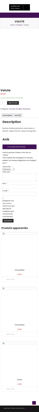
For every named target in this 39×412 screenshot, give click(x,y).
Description (7, 115)
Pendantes (26, 109)
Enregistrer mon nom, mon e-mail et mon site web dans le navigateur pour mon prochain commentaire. (8, 208)
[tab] (7, 115)
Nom (4, 183)
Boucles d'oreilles (16, 109)
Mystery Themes (30, 408)
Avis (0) (18, 115)
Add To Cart (13, 103)
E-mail (5, 191)
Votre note (6, 167)
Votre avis (6, 172)
